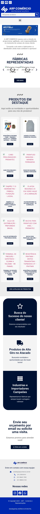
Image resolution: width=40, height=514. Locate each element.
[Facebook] (6, 2)
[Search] (37, 14)
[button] (20, 20)
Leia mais (10, 144)
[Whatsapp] (10, 2)
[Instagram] (2, 2)
